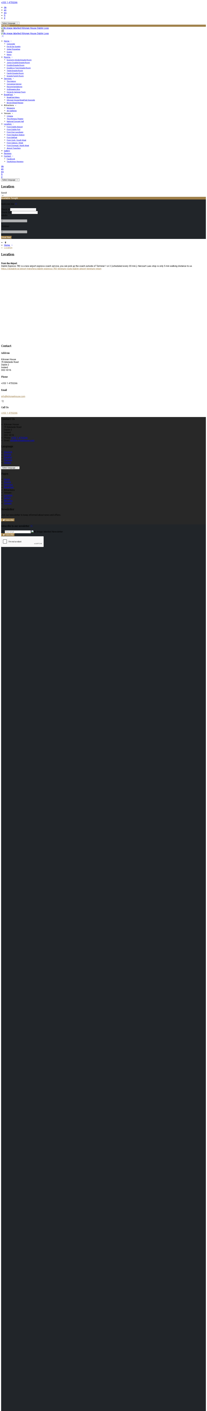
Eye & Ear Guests (13, 46)
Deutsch (8, 452)
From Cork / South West (16, 140)
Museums (11, 108)
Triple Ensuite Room (15, 71)
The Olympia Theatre (15, 119)
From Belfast (12, 137)
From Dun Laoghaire (15, 132)
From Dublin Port (13, 129)
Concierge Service (14, 84)
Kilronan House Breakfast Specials (21, 100)
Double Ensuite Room (15, 65)
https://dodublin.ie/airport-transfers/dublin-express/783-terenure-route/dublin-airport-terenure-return (51, 268)
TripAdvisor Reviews (15, 162)
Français (8, 460)
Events (9, 52)
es (5, 12)
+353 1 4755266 (9, 2)
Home (7, 41)
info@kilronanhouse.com (13, 396)
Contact (7, 156)
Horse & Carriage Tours (16, 92)
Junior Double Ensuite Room (18, 63)
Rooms (7, 57)
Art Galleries (12, 111)
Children (5, 226)
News (9, 55)
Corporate (11, 44)
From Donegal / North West (18, 145)
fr (4, 15)
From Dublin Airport (15, 127)
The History (11, 81)
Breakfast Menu (13, 97)
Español (8, 457)
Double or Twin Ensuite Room (19, 68)
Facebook (11, 159)
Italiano (7, 462)
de (5, 7)
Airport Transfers (14, 148)
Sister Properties (13, 49)
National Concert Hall (15, 121)
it (4, 18)
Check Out (6, 212)
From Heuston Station (16, 135)
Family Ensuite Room (15, 73)
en (5, 10)
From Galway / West (15, 143)
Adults (4, 215)
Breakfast (8, 94)
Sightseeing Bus (13, 89)
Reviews (7, 153)
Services (8, 78)
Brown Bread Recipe (15, 103)
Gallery (7, 151)
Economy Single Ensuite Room (19, 60)
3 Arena (10, 116)
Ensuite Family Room (15, 76)
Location (8, 124)
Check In (5, 209)
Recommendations (14, 87)
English (7, 454)
